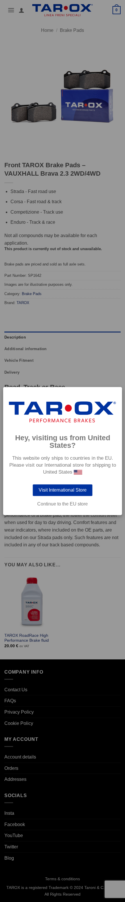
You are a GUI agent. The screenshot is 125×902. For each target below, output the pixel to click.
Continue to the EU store (62, 504)
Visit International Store (63, 490)
